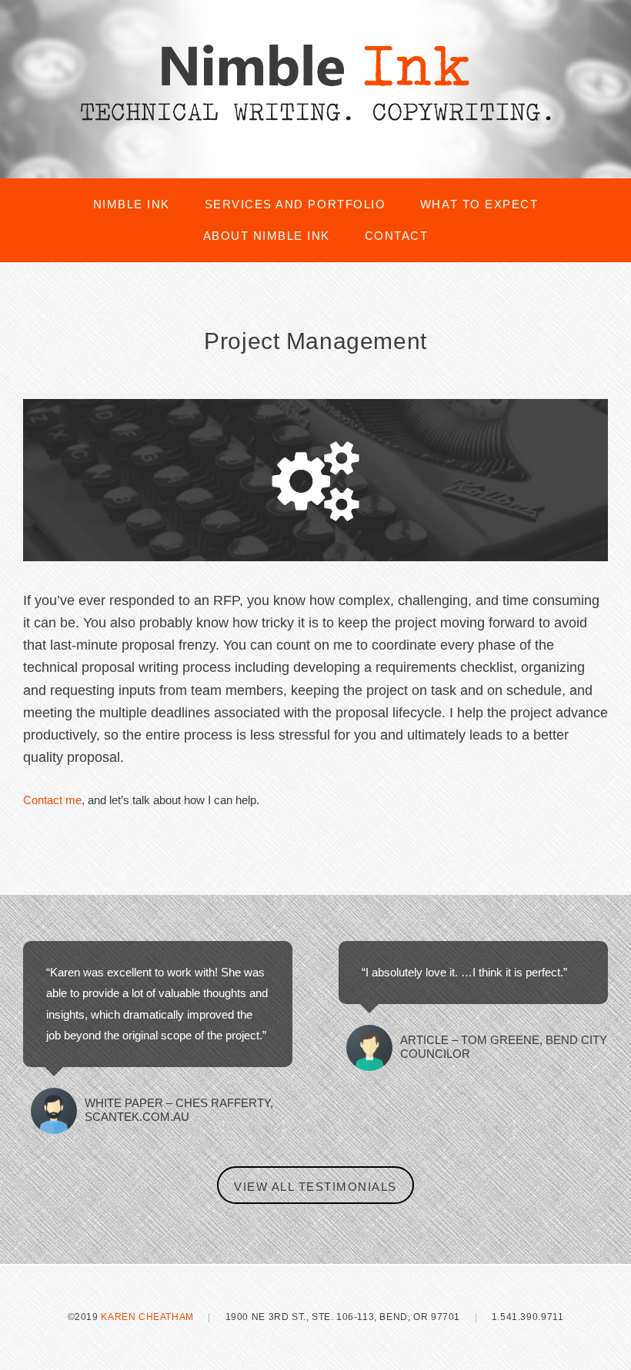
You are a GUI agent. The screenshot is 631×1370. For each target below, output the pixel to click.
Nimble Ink (131, 204)
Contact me (52, 799)
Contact (397, 235)
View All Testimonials (315, 1186)
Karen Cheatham (147, 1317)
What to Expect (479, 204)
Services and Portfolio (295, 204)
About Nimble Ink (266, 235)
